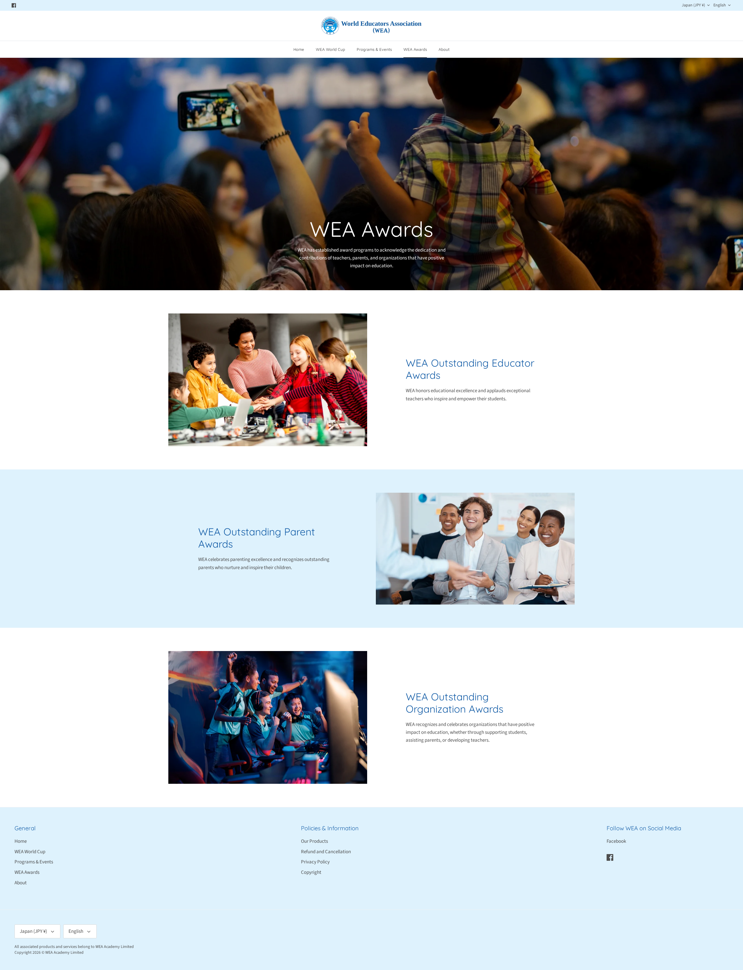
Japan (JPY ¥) (693, 5)
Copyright (311, 872)
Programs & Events (374, 49)
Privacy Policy (315, 861)
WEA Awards (415, 49)
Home (298, 49)
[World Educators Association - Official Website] (371, 26)
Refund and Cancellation (326, 851)
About (444, 49)
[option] (371, 174)
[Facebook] (14, 5)
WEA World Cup (330, 49)
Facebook (616, 841)
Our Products (314, 841)
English (719, 5)
